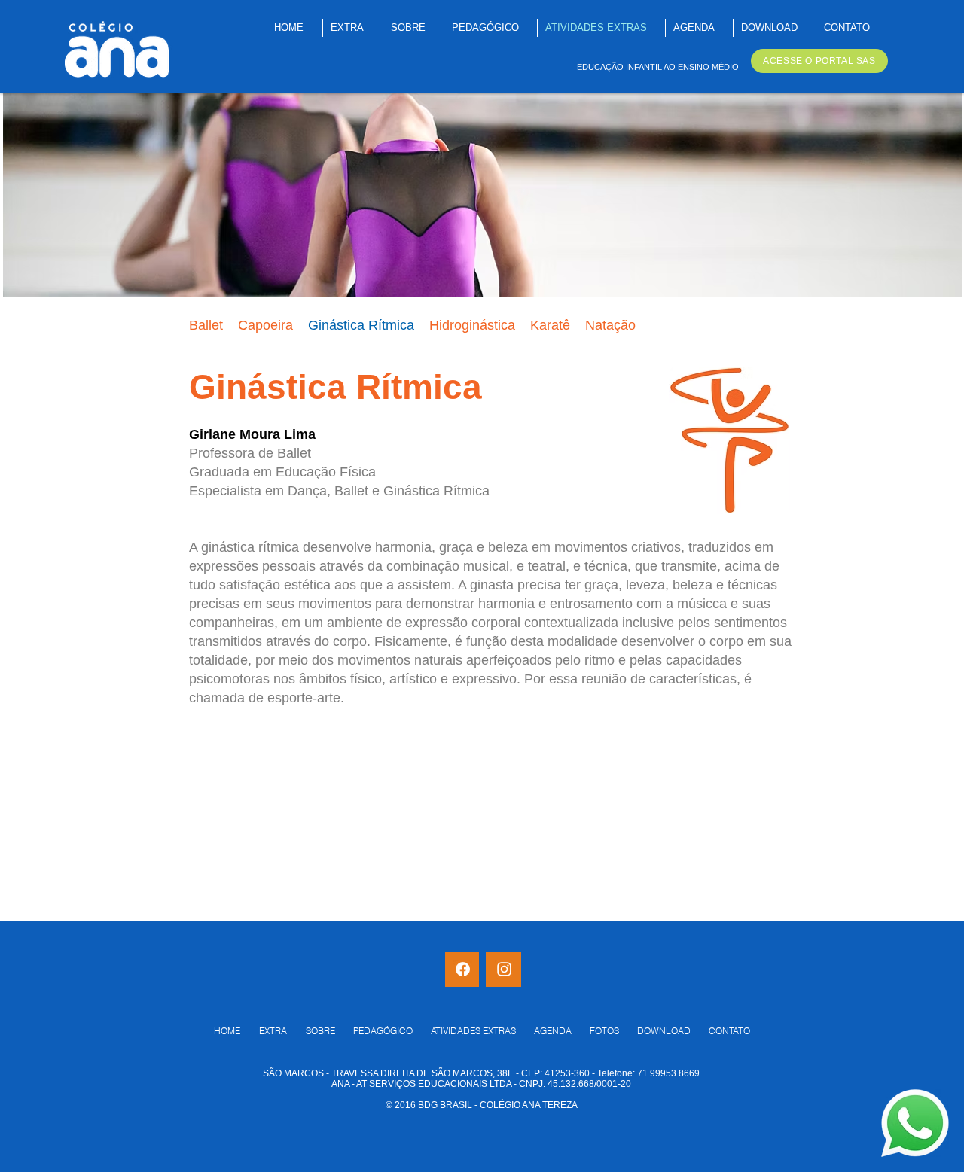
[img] (482, 195)
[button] (361, 325)
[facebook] (462, 969)
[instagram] (504, 969)
